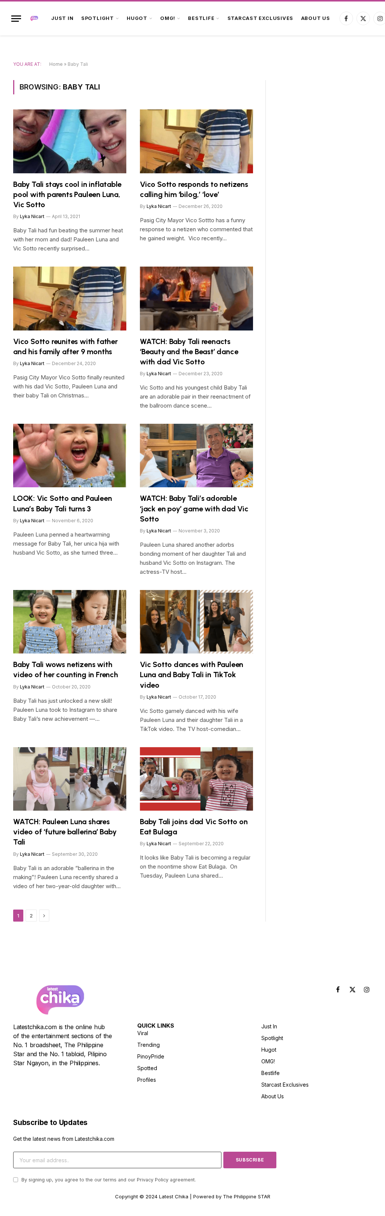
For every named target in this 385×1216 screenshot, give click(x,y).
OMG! (167, 18)
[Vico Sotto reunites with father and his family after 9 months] (69, 298)
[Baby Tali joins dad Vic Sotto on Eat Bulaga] (196, 779)
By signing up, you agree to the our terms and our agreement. (108, 1180)
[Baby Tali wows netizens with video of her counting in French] (69, 621)
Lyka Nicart (32, 216)
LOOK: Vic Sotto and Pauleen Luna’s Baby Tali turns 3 (62, 503)
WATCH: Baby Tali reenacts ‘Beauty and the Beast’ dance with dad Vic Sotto (189, 351)
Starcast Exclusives (260, 18)
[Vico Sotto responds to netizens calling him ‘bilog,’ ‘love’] (196, 141)
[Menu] (16, 18)
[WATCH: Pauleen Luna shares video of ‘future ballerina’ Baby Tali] (69, 779)
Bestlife (201, 18)
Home (56, 64)
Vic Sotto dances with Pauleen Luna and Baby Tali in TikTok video (191, 674)
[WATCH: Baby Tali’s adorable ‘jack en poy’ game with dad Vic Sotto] (196, 455)
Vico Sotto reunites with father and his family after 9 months (65, 346)
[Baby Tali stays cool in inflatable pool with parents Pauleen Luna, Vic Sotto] (69, 141)
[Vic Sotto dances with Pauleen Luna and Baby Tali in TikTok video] (196, 621)
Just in (62, 18)
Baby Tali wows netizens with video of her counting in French (65, 669)
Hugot (137, 18)
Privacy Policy (152, 1180)
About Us (315, 18)
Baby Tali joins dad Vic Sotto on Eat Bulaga (194, 826)
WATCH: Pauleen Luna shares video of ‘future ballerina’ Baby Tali (65, 831)
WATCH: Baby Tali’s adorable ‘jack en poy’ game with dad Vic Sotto (194, 508)
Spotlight (97, 18)
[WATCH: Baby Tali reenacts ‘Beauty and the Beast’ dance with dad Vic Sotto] (196, 298)
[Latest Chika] (34, 18)
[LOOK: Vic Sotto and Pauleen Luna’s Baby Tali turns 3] (69, 455)
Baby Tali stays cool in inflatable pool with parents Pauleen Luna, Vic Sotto (67, 194)
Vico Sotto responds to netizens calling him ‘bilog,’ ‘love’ (194, 189)
